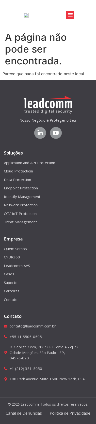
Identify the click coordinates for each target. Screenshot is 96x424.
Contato (13, 316)
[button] (70, 15)
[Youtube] (56, 133)
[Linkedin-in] (40, 133)
